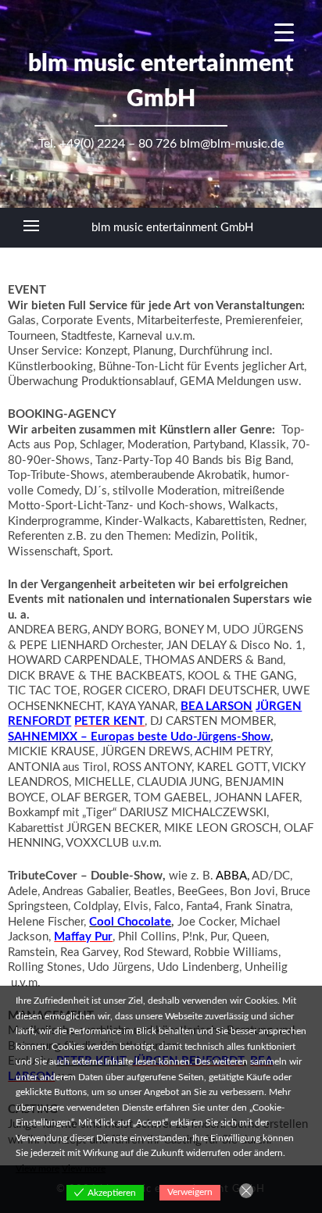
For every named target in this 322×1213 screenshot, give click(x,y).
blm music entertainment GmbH (172, 228)
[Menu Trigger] (284, 33)
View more (37, 1168)
